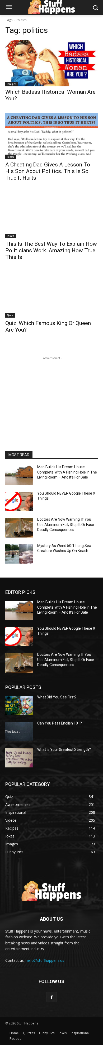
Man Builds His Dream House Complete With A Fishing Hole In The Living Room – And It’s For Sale (67, 472)
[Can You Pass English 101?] (19, 731)
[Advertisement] (51, 394)
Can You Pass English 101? (59, 723)
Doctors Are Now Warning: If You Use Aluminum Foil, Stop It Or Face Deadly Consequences (65, 524)
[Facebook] (51, 997)
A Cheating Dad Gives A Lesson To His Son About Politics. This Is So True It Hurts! (47, 171)
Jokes (10, 157)
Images (12, 84)
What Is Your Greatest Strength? (64, 749)
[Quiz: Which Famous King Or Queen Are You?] (51, 295)
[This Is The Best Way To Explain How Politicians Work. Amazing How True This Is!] (51, 215)
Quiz (10, 315)
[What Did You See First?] (19, 705)
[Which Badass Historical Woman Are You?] (51, 63)
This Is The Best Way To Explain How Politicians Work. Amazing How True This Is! (51, 250)
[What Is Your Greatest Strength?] (19, 758)
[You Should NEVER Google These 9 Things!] (19, 501)
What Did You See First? (57, 697)
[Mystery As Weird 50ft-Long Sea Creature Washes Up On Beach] (19, 554)
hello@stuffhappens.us (45, 960)
